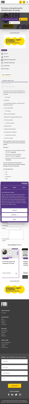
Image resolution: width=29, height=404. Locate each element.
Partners (3, 332)
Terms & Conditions (6, 342)
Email (3, 228)
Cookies (3, 345)
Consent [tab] (5, 187)
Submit (4, 240)
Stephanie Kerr (26, 272)
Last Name (4, 225)
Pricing (3, 322)
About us (3, 321)
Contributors (4, 331)
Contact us (4, 324)
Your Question (5, 239)
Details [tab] (14, 187)
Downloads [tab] (7, 83)
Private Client (5, 258)
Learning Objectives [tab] (8, 80)
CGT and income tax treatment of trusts (8, 262)
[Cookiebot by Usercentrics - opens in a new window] (21, 184)
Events (3, 334)
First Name (4, 222)
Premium (5, 50)
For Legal (3, 312)
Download (13, 152)
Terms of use (4, 347)
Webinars (3, 335)
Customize (13, 214)
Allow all (14, 210)
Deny (14, 219)
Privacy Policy (4, 344)
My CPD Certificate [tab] (9, 86)
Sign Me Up (14, 385)
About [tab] (23, 187)
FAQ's (2, 319)
